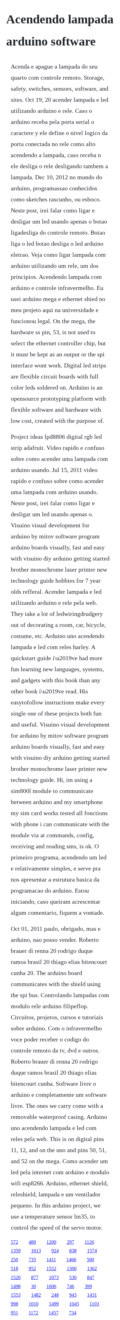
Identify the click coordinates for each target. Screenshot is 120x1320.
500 (90, 1259)
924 (55, 1250)
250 (14, 1259)
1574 (92, 1250)
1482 (36, 1295)
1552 (51, 1268)
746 (70, 1286)
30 (33, 1286)
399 (88, 1286)
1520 (16, 1277)
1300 (72, 1268)
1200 (51, 1242)
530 (73, 1277)
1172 (33, 1312)
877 (34, 1277)
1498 (16, 1286)
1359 (16, 1250)
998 (14, 1303)
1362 (92, 1268)
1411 (51, 1259)
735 (32, 1259)
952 (32, 1268)
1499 (54, 1303)
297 (70, 1242)
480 (32, 1242)
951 (14, 1312)
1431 (92, 1295)
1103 (94, 1303)
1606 (51, 1286)
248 (55, 1295)
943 (73, 1295)
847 (90, 1277)
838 (73, 1250)
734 (72, 1312)
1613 (36, 1250)
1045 (74, 1303)
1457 (53, 1312)
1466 (71, 1259)
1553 (16, 1295)
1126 (89, 1242)
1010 (33, 1303)
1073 (54, 1277)
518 (14, 1268)
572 (14, 1242)
